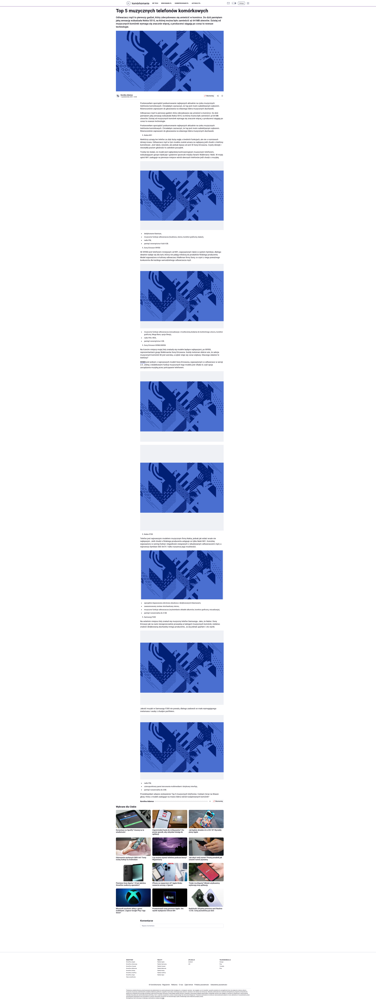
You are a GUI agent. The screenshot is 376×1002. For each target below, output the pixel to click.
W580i (143, 362)
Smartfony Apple (130, 962)
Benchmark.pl (166, 3)
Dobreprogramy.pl (182, 3)
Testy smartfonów (131, 977)
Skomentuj (210, 96)
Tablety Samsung (161, 964)
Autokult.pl (196, 3)
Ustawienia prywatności (218, 985)
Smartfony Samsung (131, 964)
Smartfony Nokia (130, 970)
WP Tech (155, 3)
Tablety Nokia (160, 970)
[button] (233, 3)
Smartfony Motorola (131, 968)
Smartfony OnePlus (131, 972)
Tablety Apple (160, 962)
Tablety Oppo (160, 975)
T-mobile (222, 966)
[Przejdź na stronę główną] (129, 5)
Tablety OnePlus (161, 972)
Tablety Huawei (161, 966)
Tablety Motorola (161, 968)
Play (221, 964)
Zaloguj (241, 3)
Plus (221, 968)
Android (190, 962)
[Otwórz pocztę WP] (228, 3)
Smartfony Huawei (131, 966)
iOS (189, 964)
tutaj (163, 998)
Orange (221, 962)
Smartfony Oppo (130, 975)
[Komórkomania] (142, 3)
